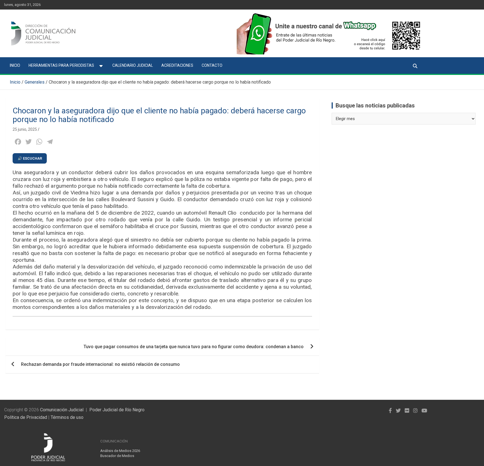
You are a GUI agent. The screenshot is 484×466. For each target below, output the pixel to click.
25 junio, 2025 (25, 129)
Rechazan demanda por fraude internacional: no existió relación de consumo (100, 364)
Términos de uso (67, 417)
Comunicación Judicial (61, 409)
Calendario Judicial (132, 65)
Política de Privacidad (25, 417)
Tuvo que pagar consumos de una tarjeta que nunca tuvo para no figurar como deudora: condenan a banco (193, 346)
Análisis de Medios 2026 (120, 451)
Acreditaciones (177, 65)
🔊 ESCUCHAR (30, 158)
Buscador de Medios (117, 456)
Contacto (212, 65)
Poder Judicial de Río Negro (117, 409)
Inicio (15, 65)
